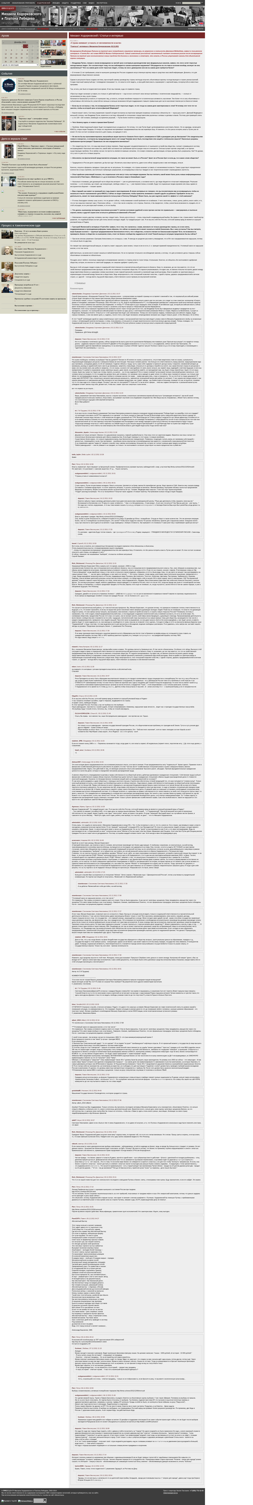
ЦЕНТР (8, 8)
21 (16, 58)
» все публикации (58, 218)
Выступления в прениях (23, 305)
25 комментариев (24, 94)
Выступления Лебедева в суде (26, 266)
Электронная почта (170, 1493)
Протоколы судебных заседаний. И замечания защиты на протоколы (40, 299)
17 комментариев (24, 129)
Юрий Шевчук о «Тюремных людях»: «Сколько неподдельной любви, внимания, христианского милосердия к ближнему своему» (41, 148)
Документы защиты (22, 274)
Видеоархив (46, 47)
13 (11, 54)
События (6, 73)
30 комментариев (24, 206)
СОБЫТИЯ (5, 3)
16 (27, 54)
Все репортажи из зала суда (25, 242)
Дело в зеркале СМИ (14, 138)
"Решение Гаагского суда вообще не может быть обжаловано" (24, 164)
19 (6, 58)
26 (6, 61)
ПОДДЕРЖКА (76, 3)
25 (38, 58)
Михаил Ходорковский (84, 35)
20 (11, 58)
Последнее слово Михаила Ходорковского (30, 249)
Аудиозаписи (46, 66)
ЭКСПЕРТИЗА (101, 3)
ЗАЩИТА (65, 3)
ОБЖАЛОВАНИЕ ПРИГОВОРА (23, 3)
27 (11, 61)
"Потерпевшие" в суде (23, 294)
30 (27, 61)
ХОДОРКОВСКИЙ (43, 3)
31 (32, 61)
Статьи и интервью (111, 35)
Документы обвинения (23, 288)
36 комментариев (7, 112)
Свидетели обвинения (23, 291)
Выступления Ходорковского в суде (28, 255)
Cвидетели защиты (22, 277)
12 (6, 54)
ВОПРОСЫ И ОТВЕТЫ (195, 28)
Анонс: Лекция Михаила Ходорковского (33, 81)
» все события (59, 131)
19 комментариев (24, 158)
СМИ (85, 3)
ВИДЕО (91, 3)
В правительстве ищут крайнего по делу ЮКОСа (36, 179)
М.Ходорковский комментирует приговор (30, 258)
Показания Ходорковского (24, 252)
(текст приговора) (21, 233)
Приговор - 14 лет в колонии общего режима (31, 231)
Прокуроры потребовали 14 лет (26, 285)
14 (16, 54)
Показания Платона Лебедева (26, 263)
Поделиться (80, 283)
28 (16, 61)
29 (22, 61)
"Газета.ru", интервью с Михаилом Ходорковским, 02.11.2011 (94, 46)
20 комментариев (7, 173)
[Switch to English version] (201, 24)
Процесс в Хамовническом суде (20, 225)
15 (22, 54)
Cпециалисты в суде (22, 280)
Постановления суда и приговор (26, 310)
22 (22, 58)
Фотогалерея (46, 57)
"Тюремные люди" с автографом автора (33, 118)
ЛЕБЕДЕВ (56, 3)
